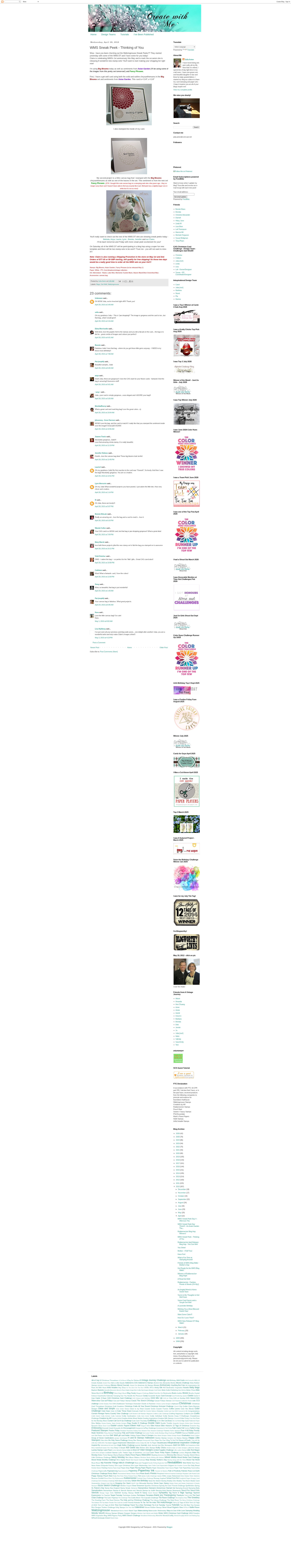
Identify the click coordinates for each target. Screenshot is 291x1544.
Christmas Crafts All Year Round (137, 1406)
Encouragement (129, 1428)
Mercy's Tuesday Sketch (186, 1455)
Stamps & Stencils (119, 1490)
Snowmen (140, 1486)
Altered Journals (123, 1385)
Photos (153, 1473)
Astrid (178, 1013)
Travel (132, 1505)
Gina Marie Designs (160, 1435)
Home (93, 34)
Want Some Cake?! (185, 1314)
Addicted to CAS (131, 1383)
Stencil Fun (185, 1490)
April (180, 1216)
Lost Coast (146, 1452)
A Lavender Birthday (185, 1306)
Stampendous (143, 1488)
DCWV (159, 1421)
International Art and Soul (109, 1445)
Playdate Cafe (187, 1473)
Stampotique (107, 1490)
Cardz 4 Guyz (101, 1398)
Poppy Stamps (97, 1476)
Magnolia (188, 1452)
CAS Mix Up (156, 1398)
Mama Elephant (119, 1455)
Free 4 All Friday (187, 1430)
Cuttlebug (151, 1420)
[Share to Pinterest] (132, 281)
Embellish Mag (194, 1426)
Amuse (156, 1385)
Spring (197, 1486)
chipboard (174, 1404)
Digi (183, 1421)
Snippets (129, 1486)
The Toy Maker (104, 1502)
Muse (93, 1463)
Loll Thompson (181, 229)
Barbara (178, 1019)
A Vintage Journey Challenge (152, 1380)
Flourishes (130, 1430)
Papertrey (133, 1471)
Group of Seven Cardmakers (103, 1438)
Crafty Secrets (168, 1416)
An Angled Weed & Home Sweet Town (187, 1291)
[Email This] (123, 281)
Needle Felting (152, 1463)
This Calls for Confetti (120, 1502)
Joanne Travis (100, 437)
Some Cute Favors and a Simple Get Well (187, 1301)
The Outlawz (95, 1502)
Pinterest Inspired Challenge (173, 1473)
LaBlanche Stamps (193, 1448)
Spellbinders (190, 1486)
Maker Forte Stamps (105, 1455)
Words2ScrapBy (179, 1515)
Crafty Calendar (116, 1416)
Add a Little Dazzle (118, 1383)
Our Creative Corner (180, 1465)
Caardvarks (102, 1396)
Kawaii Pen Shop (108, 1448)
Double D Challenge (139, 1423)
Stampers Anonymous (157, 1488)
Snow (134, 1486)
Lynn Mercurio (100, 483)
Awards (186, 1387)
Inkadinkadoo (162, 1443)
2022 (178, 1147)
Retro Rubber (185, 1476)
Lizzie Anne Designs (98, 1452)
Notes (98, 1465)
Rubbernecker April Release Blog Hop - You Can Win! (188, 1243)
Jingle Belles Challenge (125, 1445)
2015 (178, 1170)
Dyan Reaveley (194, 1423)
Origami (171, 1465)
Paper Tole (178, 1468)
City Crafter (183, 1406)
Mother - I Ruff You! (185, 1251)
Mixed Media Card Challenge (188, 1457)
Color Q (114, 1411)
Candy (145, 1396)
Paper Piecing (135, 1468)
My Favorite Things (109, 1463)
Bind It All (99, 1393)
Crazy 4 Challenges (181, 1416)
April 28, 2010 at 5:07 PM (104, 506)
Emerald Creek (107, 1428)
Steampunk (176, 1490)
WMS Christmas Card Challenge (176, 1513)
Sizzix (100, 1485)
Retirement (176, 1476)
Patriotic (184, 1471)
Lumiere (181, 1452)
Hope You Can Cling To (163, 1440)
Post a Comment (99, 642)
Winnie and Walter (152, 1513)
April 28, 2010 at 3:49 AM (104, 305)
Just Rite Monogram (165, 1445)
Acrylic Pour (106, 1383)
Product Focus (132, 1476)
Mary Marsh (99, 542)
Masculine (146, 1455)
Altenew (114, 1385)
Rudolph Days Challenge (145, 1478)
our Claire (150, 239)
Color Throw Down (124, 1411)
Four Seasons (142, 1430)
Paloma (110, 1468)
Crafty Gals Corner (143, 1416)
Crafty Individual (156, 1416)
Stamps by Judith (148, 1490)
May (180, 1212)
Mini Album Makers (133, 1457)
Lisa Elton (179, 226)
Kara (97, 612)
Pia (177, 296)
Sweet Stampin (153, 1493)
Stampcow (134, 1488)
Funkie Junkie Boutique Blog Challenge (162, 1433)
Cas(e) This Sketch (138, 1401)
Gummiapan (123, 1438)
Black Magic (118, 1393)
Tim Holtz (152, 1502)
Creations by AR (105, 1418)
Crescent (176, 1418)
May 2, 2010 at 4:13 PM (104, 638)
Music (98, 1463)
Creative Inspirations (150, 1418)
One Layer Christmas (122, 1465)
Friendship (117, 1433)
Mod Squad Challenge (138, 1460)
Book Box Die (158, 1393)
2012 (178, 1180)
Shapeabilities (96, 1483)
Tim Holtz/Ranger (164, 1502)
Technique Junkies (129, 1495)
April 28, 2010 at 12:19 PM (104, 445)
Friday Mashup (108, 1433)
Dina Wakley (96, 1423)
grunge (117, 1438)
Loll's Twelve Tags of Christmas (130, 1452)
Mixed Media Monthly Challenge (104, 1460)
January (181, 1334)
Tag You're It (174, 1493)
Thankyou (180, 1495)
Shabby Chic (171, 1481)
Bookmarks (167, 1393)
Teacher (107, 1495)
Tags (182, 1493)
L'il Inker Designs (181, 1448)
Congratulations (193, 1411)
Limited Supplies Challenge (163, 1450)
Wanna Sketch (123, 1510)
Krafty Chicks (161, 1448)
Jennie (178, 1027)
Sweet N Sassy (141, 1493)
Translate (190, 50)
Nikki (177, 1036)
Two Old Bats (185, 1505)
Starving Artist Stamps (164, 1490)
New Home (187, 1463)
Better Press (190, 1390)
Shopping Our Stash (123, 1483)
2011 (178, 1183)
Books (174, 1393)
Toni (177, 1045)
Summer (117, 1493)
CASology (150, 1401)
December (182, 1189)
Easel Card (106, 1426)
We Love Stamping (185, 1510)
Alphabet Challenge (104, 1385)
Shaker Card (194, 1481)
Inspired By (96, 1445)
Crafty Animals (105, 1416)
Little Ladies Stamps (180, 1450)
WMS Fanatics (194, 1513)
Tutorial (168, 1505)
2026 (178, 1133)
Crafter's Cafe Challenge (161, 1413)
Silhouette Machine (146, 1483)
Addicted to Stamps (145, 1383)
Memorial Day (162, 1455)
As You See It (140, 1387)
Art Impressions (191, 1385)
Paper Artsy (125, 1468)
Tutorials (124, 34)
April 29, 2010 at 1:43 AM (104, 591)
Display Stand (110, 1423)
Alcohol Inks (158, 1383)
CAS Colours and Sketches (141, 1398)
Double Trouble (166, 1423)
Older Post (164, 647)
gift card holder (124, 1435)
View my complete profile (182, 90)
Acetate (99, 1383)
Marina (178, 299)
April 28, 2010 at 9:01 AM (104, 384)
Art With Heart (101, 1387)
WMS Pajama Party (115, 1515)
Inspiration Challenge (189, 1443)
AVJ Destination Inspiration (173, 1387)
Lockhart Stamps (111, 1452)
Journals (144, 1445)
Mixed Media (171, 1457)
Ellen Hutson (155, 1426)
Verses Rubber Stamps (153, 1507)
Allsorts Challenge (182, 1383)
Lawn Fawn (108, 1450)
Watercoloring (143, 1510)
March (180, 1327)
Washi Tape (133, 1510)
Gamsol (185, 1433)
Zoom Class (114, 1518)
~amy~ (97, 392)
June (180, 1209)
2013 (178, 1176)
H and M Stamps (136, 1438)
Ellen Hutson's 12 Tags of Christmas (175, 1426)
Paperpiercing (112, 1471)
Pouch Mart (107, 1476)
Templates (150, 1495)
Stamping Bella (194, 1488)
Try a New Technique (143, 1505)
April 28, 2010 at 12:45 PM (104, 459)
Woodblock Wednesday (148, 1515)
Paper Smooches (158, 1468)
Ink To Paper (152, 1443)
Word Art (159, 1515)
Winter (160, 1513)
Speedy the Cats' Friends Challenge (172, 1486)
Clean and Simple (106, 1408)
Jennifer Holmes (101, 453)
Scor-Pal (175, 1478)
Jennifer (138, 239)
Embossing (97, 1428)
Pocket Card (195, 1473)
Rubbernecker (130, 1478)
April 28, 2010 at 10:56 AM (104, 429)
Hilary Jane (180, 221)
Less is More (132, 1450)
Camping (117, 1396)
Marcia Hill (179, 232)
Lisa (177, 267)
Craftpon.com (188, 1413)
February (181, 1330)
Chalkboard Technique (124, 1404)
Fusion (178, 1433)
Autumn (178, 1016)
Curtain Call (112, 1421)
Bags (98, 284)
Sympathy (163, 1493)
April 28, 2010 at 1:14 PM (104, 492)
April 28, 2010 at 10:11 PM (104, 549)
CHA (114, 1404)
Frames (166, 1430)
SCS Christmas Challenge (106, 1481)
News (93, 1465)
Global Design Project (174, 1435)
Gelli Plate (106, 1435)
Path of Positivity (174, 1471)
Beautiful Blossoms (110, 1390)
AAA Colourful (189, 1380)
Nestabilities (175, 1462)
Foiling (135, 1430)
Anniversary (165, 1385)
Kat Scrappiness (191, 1445)
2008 (178, 1341)
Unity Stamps (120, 1507)
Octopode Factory (107, 1465)
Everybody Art (160, 1428)
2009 (178, 1338)
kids (137, 1448)
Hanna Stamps (182, 1438)
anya (97, 376)
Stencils (95, 1493)
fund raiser (146, 1433)
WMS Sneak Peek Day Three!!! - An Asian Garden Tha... (188, 1226)
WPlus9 (94, 1518)
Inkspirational (173, 1443)
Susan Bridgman (182, 238)
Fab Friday (168, 1428)
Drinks (187, 1423)
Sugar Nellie (109, 1493)
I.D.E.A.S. (101, 1443)
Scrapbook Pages (184, 1478)
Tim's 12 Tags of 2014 (181, 1502)
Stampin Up (170, 1488)
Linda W (179, 223)
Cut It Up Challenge (124, 1421)
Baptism (94, 1390)
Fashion (187, 1428)
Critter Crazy (184, 1418)
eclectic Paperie (123, 1426)
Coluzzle (160, 1411)
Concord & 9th (183, 1411)
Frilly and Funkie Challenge (132, 1433)
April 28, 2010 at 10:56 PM (104, 563)
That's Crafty (188, 1495)
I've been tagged (111, 1443)
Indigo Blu (143, 1443)
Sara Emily (180, 1042)
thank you (158, 1495)
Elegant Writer (145, 1426)
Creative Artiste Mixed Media (132, 1418)
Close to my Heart (137, 1409)
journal (137, 1445)
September (182, 1199)
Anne (177, 1007)
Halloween (149, 1438)
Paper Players (146, 1468)
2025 (178, 1137)
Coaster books (150, 1409)
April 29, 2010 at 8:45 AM (104, 605)
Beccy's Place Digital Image (125, 1390)
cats (194, 1401)
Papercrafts (102, 1471)
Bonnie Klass (180, 209)
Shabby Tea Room (183, 1481)
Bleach (124, 1393)
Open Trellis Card (153, 1465)
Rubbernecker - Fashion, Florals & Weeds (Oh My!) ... (188, 1284)
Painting (104, 1468)
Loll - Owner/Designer (184, 269)
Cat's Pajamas (176, 1401)
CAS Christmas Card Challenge (119, 1398)
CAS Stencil (190, 1398)
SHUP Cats (135, 1483)
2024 (178, 1140)
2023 (178, 1143)
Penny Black (112, 1473)
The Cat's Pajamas (111, 1498)
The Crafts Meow (134, 1498)
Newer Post (94, 647)
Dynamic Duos (97, 1426)
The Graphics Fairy (181, 1498)
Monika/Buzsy (100, 406)
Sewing (163, 1481)
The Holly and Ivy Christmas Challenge (135, 1500)
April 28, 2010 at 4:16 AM (104, 321)
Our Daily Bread (193, 1465)
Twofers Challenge (108, 1507)
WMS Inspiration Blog (99, 1515)
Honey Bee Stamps (135, 1440)
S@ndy (178, 1039)
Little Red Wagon (193, 1450)
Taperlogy (188, 1493)
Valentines (139, 1507)
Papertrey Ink (146, 1470)
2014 (178, 1173)
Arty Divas (122, 1387)
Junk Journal (152, 1445)
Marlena (179, 290)
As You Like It (130, 1387)
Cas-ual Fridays (107, 1401)
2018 (178, 1160)
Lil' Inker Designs (145, 1450)
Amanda (179, 1001)
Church (176, 1406)
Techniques (141, 1495)
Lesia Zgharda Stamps (120, 1450)
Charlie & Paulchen (148, 1404)
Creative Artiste (116, 1418)
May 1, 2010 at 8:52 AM (104, 621)
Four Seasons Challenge (155, 1430)
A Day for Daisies (133, 1380)
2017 (178, 1163)
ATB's (147, 1387)
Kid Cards (130, 1447)
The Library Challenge (158, 1500)
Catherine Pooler (186, 1401)
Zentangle (101, 1518)
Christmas (185, 1403)
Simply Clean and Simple (177, 1483)
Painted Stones (96, 1468)
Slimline (123, 1486)
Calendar (110, 1396)
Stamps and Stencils (134, 1490)
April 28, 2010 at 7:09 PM (104, 534)
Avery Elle (158, 1387)
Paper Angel (117, 1468)
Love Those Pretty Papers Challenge (164, 1452)
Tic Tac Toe (144, 1502)
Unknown (99, 298)
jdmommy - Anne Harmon (105, 420)
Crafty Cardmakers (129, 1416)
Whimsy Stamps (111, 1513)
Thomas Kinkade (134, 1502)
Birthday (109, 1392)
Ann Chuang (180, 1004)
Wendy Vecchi (98, 1513)
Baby (191, 1387)
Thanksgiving (170, 1495)
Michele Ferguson (182, 235)
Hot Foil (175, 1440)
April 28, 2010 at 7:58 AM (104, 354)
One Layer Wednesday (139, 1465)
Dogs (129, 1423)
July (180, 1206)
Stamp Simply (125, 1488)
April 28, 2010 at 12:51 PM (104, 476)
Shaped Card (105, 1483)
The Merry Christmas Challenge (189, 1500)
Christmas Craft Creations (114, 1406)
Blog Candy (131, 1393)
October (181, 1196)
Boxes (185, 1393)
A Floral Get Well (184, 1279)
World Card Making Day (191, 1515)
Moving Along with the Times (176, 1460)
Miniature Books (145, 1457)
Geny (97, 584)
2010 (178, 1186)
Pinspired (160, 1473)
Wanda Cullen (100, 528)
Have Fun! (181, 1254)
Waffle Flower (194, 1507)
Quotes (159, 1476)
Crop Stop (192, 1418)
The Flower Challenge (167, 1498)
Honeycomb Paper (148, 1440)
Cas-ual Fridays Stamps (122, 1401)
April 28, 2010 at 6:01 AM (104, 337)
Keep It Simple (119, 1448)
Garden (191, 1433)
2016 (178, 1166)
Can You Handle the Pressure (131, 1396)
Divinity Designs (121, 1423)
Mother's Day (162, 1460)
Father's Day (194, 1428)
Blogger (169, 1527)
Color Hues (106, 1411)
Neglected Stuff (162, 1463)
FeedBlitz (186, 199)
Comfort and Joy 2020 (171, 1411)
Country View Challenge (119, 1413)
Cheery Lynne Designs (163, 1404)
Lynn (124, 239)
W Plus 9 (186, 1507)
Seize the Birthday (139, 1481)
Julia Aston (189, 59)
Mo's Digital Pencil (123, 1460)
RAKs (164, 1476)
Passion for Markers (161, 1471)
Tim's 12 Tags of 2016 (106, 1505)
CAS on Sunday (179, 1398)
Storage (102, 1493)
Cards (190, 1395)
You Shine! (182, 1248)
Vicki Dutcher (100, 556)
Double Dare (154, 1423)
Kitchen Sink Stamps (147, 1448)
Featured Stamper (100, 1430)
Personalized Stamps (124, 1473)
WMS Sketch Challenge (131, 1515)
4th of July (95, 1380)
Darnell (178, 218)
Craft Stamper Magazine (145, 1413)
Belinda (106, 239)
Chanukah (137, 1404)
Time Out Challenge (122, 1505)
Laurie (118, 239)
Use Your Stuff (130, 1507)
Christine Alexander (183, 215)
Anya (112, 239)
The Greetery (193, 1497)
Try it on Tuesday (158, 1505)
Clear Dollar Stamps (122, 1409)
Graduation (186, 1435)
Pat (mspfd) (99, 361)
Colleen (178, 258)
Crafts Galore (96, 1416)
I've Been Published (144, 34)
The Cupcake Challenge (149, 1498)
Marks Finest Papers (133, 1455)
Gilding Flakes (135, 1435)
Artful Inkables (112, 1387)
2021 (178, 1150)
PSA (139, 1476)
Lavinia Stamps (97, 1450)
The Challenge (123, 1498)
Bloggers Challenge (142, 1393)
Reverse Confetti (98, 1478)
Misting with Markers (157, 1457)
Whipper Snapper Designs (127, 1513)
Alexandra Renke (169, 1383)
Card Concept (166, 1396)
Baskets (101, 1390)
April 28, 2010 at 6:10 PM (104, 520)
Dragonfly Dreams (178, 1423)
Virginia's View (177, 1507)
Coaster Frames (162, 1409)
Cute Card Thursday (139, 1421)
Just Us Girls (179, 1445)
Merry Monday (118, 1457)
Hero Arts (104, 1440)
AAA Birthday (171, 1380)
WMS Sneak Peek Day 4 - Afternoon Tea (187, 1220)
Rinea (106, 1478)
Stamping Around (182, 1488)
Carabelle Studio (154, 1396)
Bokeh (151, 1393)
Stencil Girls (194, 1490)
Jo (176, 1030)
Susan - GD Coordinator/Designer (183, 273)
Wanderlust (115, 1510)
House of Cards (185, 1440)
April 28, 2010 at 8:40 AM (104, 368)
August (181, 1203)
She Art (112, 1483)
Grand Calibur (195, 1435)
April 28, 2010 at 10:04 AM (104, 412)
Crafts (196, 1413)
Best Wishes (182, 1390)
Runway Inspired (160, 1478)
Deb (177, 1025)
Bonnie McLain (101, 514)
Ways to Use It (172, 1510)
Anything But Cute (178, 1385)
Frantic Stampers (175, 1430)
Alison (178, 998)
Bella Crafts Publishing (170, 1390)
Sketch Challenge (112, 1485)
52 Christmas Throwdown (109, 1380)
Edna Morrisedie (101, 329)
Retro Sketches (194, 1476)
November (182, 1193)
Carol (177, 285)
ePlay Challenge (150, 1428)
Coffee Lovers (174, 1409)
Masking (154, 1455)
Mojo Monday (151, 1460)
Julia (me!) (179, 261)
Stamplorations (97, 1490)
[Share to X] (128, 281)
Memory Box (172, 1455)
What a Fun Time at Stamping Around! (185, 1259)
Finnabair (123, 1430)
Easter (114, 1425)
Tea (102, 1495)
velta (97, 312)
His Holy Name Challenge (118, 1440)
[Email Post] (119, 281)
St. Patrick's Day (98, 1488)
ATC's (152, 1387)
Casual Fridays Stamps (162, 1401)
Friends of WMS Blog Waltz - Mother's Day (188, 1264)
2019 (178, 1157)
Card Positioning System (179, 1396)
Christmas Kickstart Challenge (161, 1406)
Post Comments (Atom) (109, 652)
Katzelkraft (98, 1448)
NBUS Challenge (126, 1463)
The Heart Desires (113, 1500)
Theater (111, 1502)
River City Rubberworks (115, 1478)
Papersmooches (123, 1471)
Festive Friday (114, 1430)
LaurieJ (98, 467)
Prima (126, 1476)
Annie (178, 1010)
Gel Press (98, 1435)
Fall (182, 1428)
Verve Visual (167, 1507)
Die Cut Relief (176, 1421)
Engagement (140, 1428)
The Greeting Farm (99, 1500)
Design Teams (108, 34)
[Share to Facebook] (130, 281)
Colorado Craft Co (138, 1411)
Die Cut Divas (166, 1421)
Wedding (196, 1510)
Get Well (104, 284)
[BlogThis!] (126, 281)
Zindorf (107, 1518)
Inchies (137, 1443)
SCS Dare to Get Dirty (123, 1481)
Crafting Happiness (176, 1413)
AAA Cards (180, 1380)
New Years (195, 1463)
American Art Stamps (145, 1385)
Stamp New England (112, 1488)
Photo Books (145, 1473)
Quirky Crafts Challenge (149, 1476)
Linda (177, 264)
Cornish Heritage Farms (101, 1413)
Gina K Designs (147, 1435)
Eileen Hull (135, 1425)
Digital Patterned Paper (192, 1421)
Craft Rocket (133, 1413)
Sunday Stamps (128, 1493)
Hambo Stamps (161, 1438)
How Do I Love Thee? (186, 1318)
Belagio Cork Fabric (155, 1390)
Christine (179, 255)
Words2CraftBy (168, 1515)
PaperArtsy (187, 1468)
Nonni (178, 293)
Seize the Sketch (155, 1481)
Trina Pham (180, 241)
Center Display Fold (105, 1404)
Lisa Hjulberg (100, 629)
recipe (169, 1476)
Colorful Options (151, 1411)
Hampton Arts (171, 1438)
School (169, 1478)
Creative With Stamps (165, 1418)
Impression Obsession (126, 1443)
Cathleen (98, 570)
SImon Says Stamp (161, 1483)
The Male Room (173, 1500)
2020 (178, 1153)
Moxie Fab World (192, 1460)
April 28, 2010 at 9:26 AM (104, 398)
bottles (179, 1393)
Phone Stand (135, 1473)
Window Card (141, 1513)
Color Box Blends (187, 1409)
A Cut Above (122, 1380)
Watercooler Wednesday (157, 1510)
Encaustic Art (118, 1428)
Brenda (178, 212)
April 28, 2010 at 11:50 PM (104, 577)
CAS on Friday (168, 1398)
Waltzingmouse (113, 284)
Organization (164, 1465)
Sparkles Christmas (152, 1486)
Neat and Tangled (141, 1463)
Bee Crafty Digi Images (141, 1390)
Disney (104, 1423)
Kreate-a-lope (171, 1448)
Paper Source (169, 1468)
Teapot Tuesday (116, 1495)
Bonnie (131, 239)
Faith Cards (176, 1428)
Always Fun (133, 1385)
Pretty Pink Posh (118, 1476)
